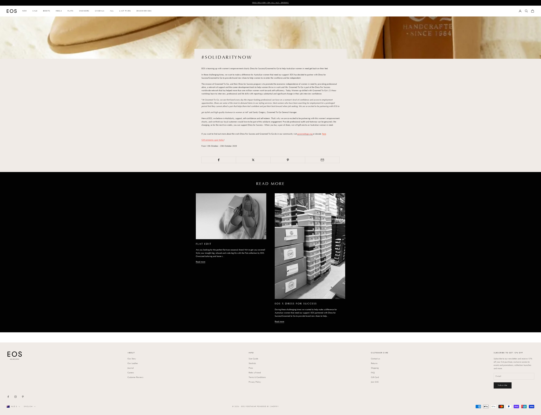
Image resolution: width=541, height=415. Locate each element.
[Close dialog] (315, 175)
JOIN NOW (284, 235)
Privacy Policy (303, 228)
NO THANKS (306, 235)
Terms (311, 228)
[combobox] (278, 217)
